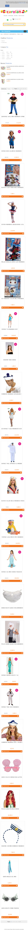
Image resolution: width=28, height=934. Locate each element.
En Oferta (3, 42)
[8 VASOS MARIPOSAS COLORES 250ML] (3, 74)
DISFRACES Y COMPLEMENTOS (10, 34)
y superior (6, 58)
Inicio (2, 34)
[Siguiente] (20, 90)
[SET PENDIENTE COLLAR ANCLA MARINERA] (12, 286)
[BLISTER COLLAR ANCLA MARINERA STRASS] (12, 488)
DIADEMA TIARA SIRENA (9, 360)
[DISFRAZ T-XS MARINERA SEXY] (9, 320)
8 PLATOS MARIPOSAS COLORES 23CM (15, 66)
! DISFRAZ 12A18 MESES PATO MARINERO (12, 537)
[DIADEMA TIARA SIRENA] (9, 350)
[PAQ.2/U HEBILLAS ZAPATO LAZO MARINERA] (12, 249)
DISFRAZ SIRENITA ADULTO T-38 (9, 675)
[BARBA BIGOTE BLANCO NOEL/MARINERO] (12, 596)
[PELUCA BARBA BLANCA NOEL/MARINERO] (12, 632)
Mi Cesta (15, 15)
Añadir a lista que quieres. (23, 125)
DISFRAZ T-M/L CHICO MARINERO (10, 707)
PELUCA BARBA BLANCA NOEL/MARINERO (12, 644)
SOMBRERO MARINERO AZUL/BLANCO (11, 394)
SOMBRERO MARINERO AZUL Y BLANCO (11, 742)
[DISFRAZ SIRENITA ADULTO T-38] (9, 665)
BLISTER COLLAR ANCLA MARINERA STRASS (12, 501)
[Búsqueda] (24, 24)
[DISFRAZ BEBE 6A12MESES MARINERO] (11, 139)
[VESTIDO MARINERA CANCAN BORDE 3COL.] (12, 211)
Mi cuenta (5, 15)
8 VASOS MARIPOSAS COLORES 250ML (15, 72)
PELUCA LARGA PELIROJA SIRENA (10, 809)
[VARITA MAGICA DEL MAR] (9, 867)
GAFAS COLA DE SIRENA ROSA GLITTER (11, 777)
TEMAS (18, 34)
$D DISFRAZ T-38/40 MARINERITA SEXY (11, 429)
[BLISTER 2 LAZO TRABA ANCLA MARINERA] (12, 175)
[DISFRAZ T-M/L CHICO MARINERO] (10, 697)
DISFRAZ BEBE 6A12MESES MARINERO (11, 151)
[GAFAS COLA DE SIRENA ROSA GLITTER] (11, 765)
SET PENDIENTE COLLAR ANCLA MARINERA (12, 298)
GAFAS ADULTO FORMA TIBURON (10, 908)
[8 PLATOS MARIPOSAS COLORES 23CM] (3, 68)
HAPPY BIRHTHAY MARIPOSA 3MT (14, 79)
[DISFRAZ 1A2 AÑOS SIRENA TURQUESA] (11, 560)
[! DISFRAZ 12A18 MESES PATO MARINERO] (12, 525)
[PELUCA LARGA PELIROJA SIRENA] (10, 799)
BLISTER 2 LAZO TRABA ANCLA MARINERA (12, 187)
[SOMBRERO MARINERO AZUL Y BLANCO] (11, 730)
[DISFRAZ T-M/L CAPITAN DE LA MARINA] (11, 452)
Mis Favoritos (10, 15)
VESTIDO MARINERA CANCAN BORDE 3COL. (12, 224)
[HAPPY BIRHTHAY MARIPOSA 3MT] (3, 81)
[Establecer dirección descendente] (12, 88)
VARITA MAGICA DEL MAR (9, 876)
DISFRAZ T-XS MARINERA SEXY (10, 329)
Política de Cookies (22, 2)
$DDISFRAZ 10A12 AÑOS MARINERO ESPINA (12, 116)
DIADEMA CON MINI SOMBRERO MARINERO (12, 846)
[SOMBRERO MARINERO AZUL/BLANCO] (11, 383)
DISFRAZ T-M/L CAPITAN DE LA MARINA (11, 463)
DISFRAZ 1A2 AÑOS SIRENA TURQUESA (11, 572)
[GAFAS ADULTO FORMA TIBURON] (10, 898)
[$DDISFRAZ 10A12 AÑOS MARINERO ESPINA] (12, 103)
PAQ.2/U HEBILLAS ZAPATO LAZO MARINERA (12, 262)
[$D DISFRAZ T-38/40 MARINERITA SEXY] (11, 417)
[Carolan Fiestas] (14, 10)
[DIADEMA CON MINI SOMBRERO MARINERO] (12, 833)
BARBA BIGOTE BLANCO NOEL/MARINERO (12, 608)
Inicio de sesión (21, 15)
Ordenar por (3, 88)
